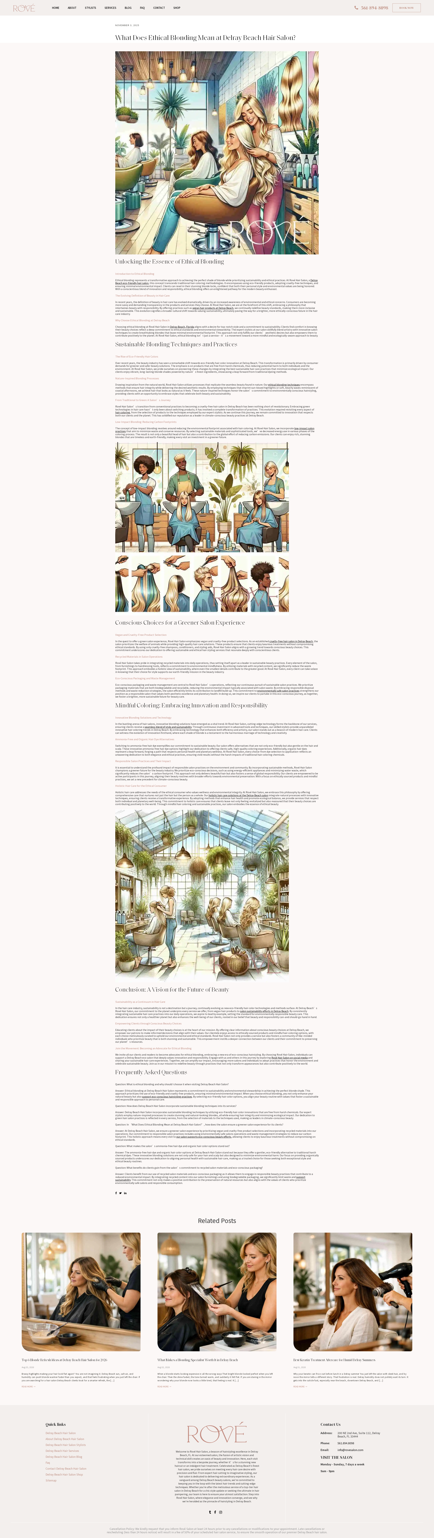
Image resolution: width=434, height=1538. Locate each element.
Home (55, 7)
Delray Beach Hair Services (62, 1451)
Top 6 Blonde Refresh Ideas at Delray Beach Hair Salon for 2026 (64, 1360)
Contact (159, 7)
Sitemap (51, 1480)
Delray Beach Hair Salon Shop (64, 1474)
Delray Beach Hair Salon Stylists (66, 1445)
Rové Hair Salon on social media (289, 1057)
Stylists (90, 7)
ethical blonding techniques (284, 384)
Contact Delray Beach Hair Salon (66, 1468)
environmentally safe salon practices (278, 690)
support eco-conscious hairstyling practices (167, 1096)
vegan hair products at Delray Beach (212, 308)
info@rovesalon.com (350, 1450)
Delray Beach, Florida (182, 326)
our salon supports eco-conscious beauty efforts (203, 1136)
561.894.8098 (346, 1443)
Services (110, 7)
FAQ (142, 7)
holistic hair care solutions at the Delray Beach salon (238, 795)
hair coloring (122, 412)
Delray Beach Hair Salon (61, 1433)
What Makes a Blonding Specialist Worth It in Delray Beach (197, 1360)
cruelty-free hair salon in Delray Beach (291, 641)
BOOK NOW (406, 8)
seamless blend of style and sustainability (168, 727)
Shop (176, 7)
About (72, 7)
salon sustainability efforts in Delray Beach (264, 1011)
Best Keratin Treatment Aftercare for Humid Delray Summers (334, 1360)
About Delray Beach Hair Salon (65, 1439)
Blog (128, 7)
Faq (48, 1462)
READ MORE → (28, 1386)
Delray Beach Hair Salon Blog (64, 1457)
